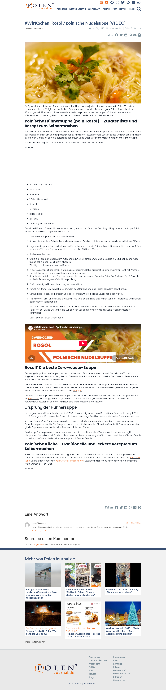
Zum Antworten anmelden (40, 531)
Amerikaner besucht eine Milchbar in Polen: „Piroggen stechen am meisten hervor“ (81, 592)
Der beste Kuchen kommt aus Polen (81, 630)
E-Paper (117, 677)
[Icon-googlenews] (101, 2)
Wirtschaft (94, 9)
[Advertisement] (83, 166)
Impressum (119, 657)
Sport (114, 9)
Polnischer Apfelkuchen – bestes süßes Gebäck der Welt (83, 635)
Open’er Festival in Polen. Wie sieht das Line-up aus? (41, 632)
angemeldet (39, 544)
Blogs (132, 9)
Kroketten (33, 398)
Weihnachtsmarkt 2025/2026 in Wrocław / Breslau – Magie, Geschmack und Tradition (122, 631)
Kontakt (117, 663)
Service (122, 9)
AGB (115, 660)
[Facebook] (112, 2)
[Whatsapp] (139, 2)
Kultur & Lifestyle (77, 9)
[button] (139, 9)
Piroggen (77, 390)
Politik (106, 9)
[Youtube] (106, 2)
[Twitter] (122, 2)
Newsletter (119, 680)
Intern (116, 667)
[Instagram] (117, 2)
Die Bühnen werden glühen (41, 628)
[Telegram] (133, 2)
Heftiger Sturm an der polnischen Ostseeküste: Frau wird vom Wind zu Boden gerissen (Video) (41, 593)
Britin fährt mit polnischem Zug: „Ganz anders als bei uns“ (122, 591)
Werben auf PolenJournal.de (121, 672)
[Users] (128, 2)
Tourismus (62, 9)
